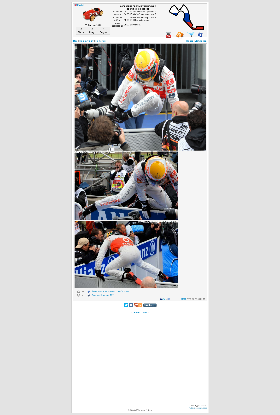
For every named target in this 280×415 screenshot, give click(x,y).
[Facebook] (200, 34)
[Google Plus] (136, 305)
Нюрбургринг (123, 291)
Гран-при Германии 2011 (103, 295)
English (80, 5)
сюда (137, 312)
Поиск (189, 41)
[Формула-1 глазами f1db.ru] (92, 12)
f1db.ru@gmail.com (198, 408)
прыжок (111, 291)
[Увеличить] (140, 149)
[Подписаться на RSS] (180, 35)
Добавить (201, 41)
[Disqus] (140, 360)
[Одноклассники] (140, 305)
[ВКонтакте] (131, 305)
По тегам (100, 41)
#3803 (183, 299)
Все (75, 41)
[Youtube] (168, 35)
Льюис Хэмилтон (99, 291)
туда (144, 312)
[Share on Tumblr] (150, 305)
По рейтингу (86, 41)
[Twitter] (126, 305)
